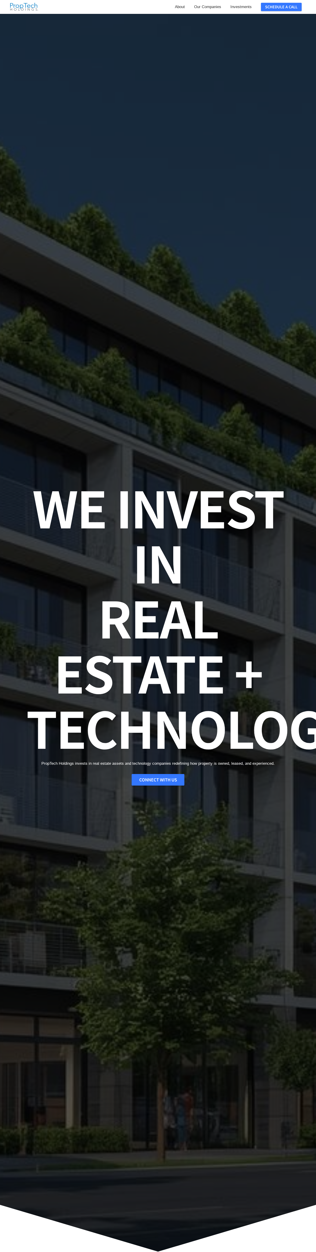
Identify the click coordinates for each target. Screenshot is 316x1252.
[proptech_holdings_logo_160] (24, 7)
